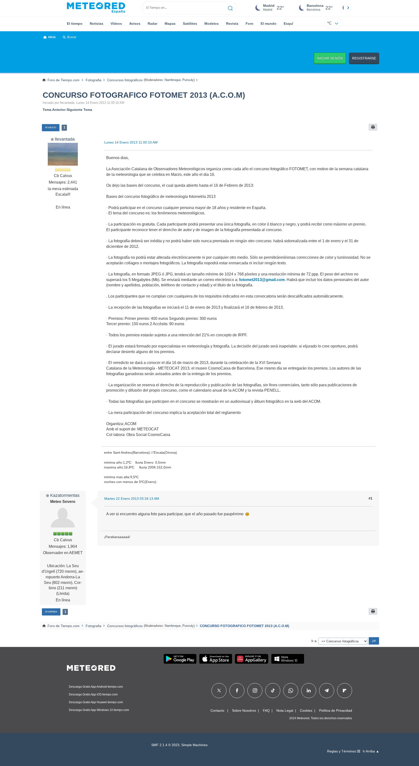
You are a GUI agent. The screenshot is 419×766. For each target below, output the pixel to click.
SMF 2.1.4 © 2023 (165, 745)
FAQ (266, 710)
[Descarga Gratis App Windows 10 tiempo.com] (287, 659)
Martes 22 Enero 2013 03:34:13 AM (131, 498)
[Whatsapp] (290, 690)
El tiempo (74, 23)
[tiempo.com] (96, 7)
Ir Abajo (50, 127)
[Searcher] (230, 7)
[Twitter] (219, 690)
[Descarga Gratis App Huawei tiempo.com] (251, 659)
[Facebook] (237, 690)
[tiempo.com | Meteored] (91, 667)
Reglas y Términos (342, 751)
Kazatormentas (65, 495)
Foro (249, 23)
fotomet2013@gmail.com (262, 280)
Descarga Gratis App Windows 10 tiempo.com (99, 710)
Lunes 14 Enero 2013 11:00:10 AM (131, 142)
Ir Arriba (51, 611)
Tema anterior (54, 110)
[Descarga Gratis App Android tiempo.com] (180, 659)
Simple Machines (194, 745)
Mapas (170, 23)
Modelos (211, 23)
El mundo (268, 23)
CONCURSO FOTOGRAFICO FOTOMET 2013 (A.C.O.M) (144, 95)
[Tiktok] (273, 690)
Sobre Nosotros (244, 710)
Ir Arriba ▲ (371, 751)
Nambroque (173, 80)
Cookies (306, 710)
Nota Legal (284, 710)
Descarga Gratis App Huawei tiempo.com (96, 702)
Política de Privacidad (335, 710)
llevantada (65, 139)
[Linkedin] (309, 690)
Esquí (288, 23)
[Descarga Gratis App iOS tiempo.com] (215, 659)
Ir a (313, 641)
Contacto (217, 710)
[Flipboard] (344, 690)
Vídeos (116, 23)
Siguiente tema (79, 110)
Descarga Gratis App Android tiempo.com (96, 686)
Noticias (96, 23)
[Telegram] (326, 690)
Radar (152, 23)
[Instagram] (255, 690)
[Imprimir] (373, 127)
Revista (232, 23)
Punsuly (188, 80)
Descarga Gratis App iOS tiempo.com (93, 694)
